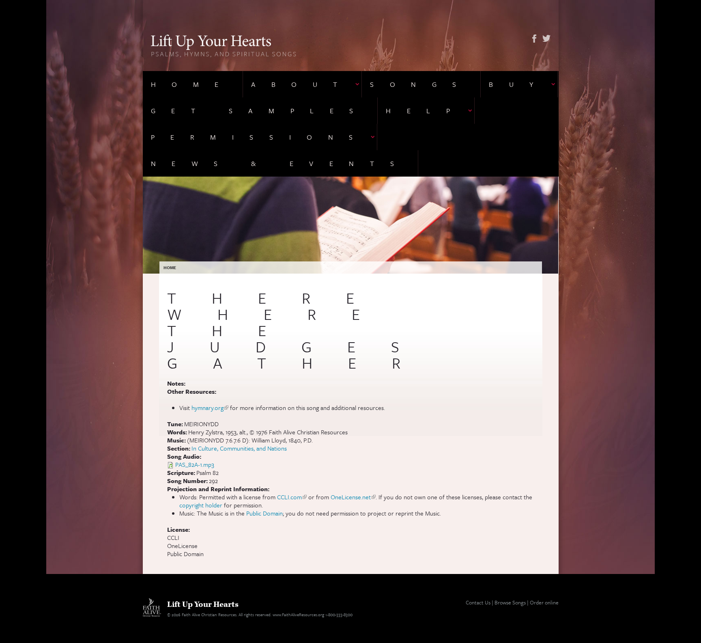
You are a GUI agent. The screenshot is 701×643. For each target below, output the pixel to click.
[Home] (224, 45)
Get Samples (260, 111)
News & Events (280, 163)
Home (192, 84)
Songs (421, 84)
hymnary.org (209, 407)
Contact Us (478, 602)
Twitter (546, 39)
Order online (544, 602)
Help (426, 111)
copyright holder (200, 505)
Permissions (260, 137)
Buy (519, 84)
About (302, 84)
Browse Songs (510, 602)
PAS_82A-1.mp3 (194, 464)
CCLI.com (292, 496)
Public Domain (264, 513)
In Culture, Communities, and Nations (239, 448)
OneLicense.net (353, 496)
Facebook (534, 39)
